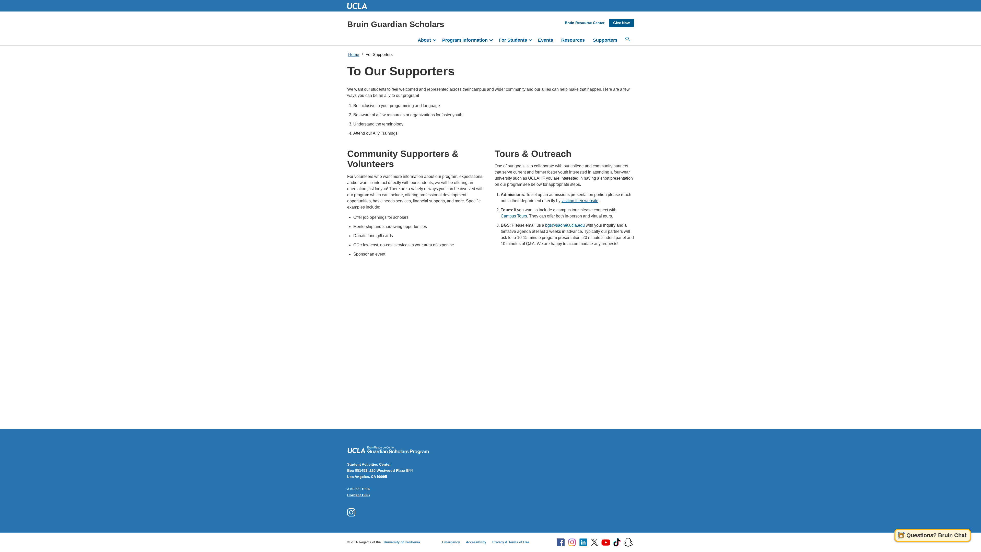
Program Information (465, 40)
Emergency (451, 542)
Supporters (605, 40)
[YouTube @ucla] (605, 542)
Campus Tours (514, 216)
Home (353, 54)
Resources (573, 40)
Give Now (621, 23)
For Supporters (379, 54)
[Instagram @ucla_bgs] (351, 512)
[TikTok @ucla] (617, 542)
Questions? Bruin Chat (936, 535)
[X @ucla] (594, 542)
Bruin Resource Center (584, 23)
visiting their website (580, 201)
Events (545, 40)
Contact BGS (358, 495)
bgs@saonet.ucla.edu (565, 225)
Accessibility (476, 542)
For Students (513, 40)
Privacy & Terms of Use (510, 542)
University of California (402, 542)
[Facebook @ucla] (560, 542)
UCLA (359, 6)
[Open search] (628, 39)
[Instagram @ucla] (572, 542)
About (424, 40)
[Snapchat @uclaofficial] (628, 542)
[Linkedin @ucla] (583, 542)
